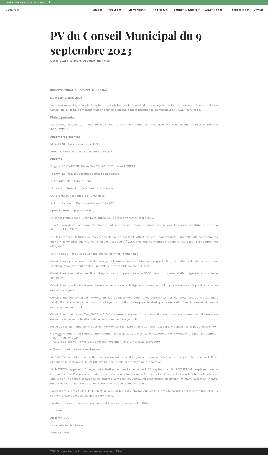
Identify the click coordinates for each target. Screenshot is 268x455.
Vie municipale (137, 10)
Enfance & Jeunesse (185, 10)
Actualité (97, 10)
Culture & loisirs (213, 10)
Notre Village (114, 10)
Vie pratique (160, 10)
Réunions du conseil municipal (89, 60)
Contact (258, 10)
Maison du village (240, 10)
